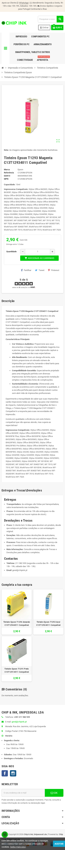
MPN (6, 179)
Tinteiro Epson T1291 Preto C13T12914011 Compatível (16, 670)
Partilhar (27, 270)
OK (55, 792)
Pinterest (55, 270)
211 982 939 (20, 563)
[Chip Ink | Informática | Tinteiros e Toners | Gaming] (14, 23)
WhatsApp (23, 3)
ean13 (7, 176)
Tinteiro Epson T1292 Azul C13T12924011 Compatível (48, 623)
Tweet (41, 270)
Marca (7, 169)
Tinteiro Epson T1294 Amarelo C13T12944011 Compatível (16, 623)
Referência (9, 172)
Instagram (13, 773)
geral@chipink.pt (19, 570)
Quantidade (11, 251)
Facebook (5, 773)
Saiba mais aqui (18, 847)
